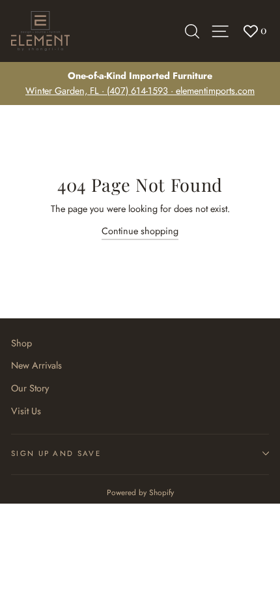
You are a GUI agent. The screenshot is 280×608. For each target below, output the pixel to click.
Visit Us (26, 411)
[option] (140, 83)
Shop (21, 343)
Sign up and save (56, 453)
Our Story (30, 388)
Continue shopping (140, 230)
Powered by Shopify (140, 492)
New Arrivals (36, 365)
